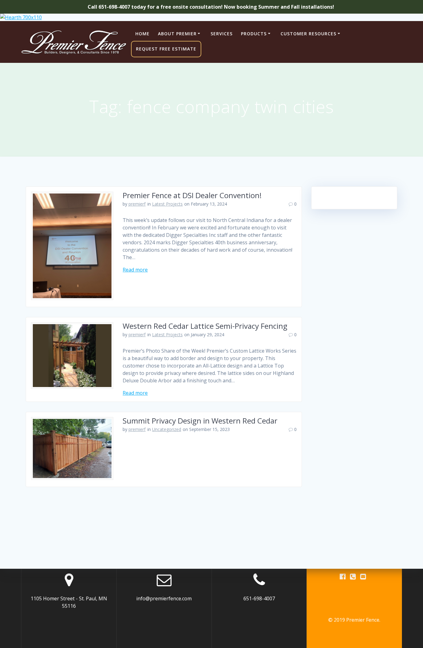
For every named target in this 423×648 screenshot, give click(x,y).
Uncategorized (166, 429)
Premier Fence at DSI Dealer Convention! (192, 195)
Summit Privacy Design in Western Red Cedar (200, 420)
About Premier (177, 34)
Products (254, 34)
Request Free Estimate (166, 49)
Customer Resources (308, 34)
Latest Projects (167, 204)
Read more (135, 269)
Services (222, 34)
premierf (137, 204)
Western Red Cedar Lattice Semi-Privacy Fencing (205, 326)
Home (142, 34)
